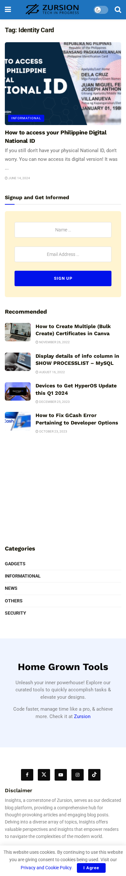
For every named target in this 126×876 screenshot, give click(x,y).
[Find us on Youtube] (61, 775)
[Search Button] (118, 9)
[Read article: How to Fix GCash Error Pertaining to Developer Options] (18, 421)
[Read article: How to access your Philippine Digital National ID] (63, 83)
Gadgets (15, 563)
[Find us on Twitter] (44, 775)
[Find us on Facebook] (27, 775)
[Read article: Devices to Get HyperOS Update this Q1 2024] (18, 391)
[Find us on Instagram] (77, 775)
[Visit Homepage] (52, 9)
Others (14, 600)
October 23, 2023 (52, 431)
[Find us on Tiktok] (94, 775)
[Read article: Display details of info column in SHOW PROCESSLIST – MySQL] (18, 362)
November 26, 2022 (54, 342)
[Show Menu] (8, 9)
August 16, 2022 (51, 372)
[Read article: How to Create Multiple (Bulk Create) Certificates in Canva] (18, 332)
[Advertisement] (63, 492)
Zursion (82, 716)
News (11, 588)
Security (15, 613)
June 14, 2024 (19, 178)
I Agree (91, 867)
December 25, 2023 (54, 402)
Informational (26, 118)
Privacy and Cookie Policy (46, 867)
